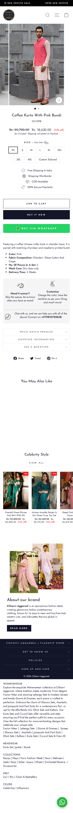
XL (49, 150)
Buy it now (36, 214)
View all (36, 462)
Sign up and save (36, 669)
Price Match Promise (36, 331)
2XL (59, 150)
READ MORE (19, 628)
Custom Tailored (48, 159)
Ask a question (36, 346)
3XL (18, 159)
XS (13, 150)
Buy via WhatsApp (39, 228)
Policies (35, 660)
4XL (30, 159)
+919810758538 (51, 317)
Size (34, 142)
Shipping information (36, 339)
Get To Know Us (35, 651)
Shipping (32, 133)
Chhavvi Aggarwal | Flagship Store (35, 643)
